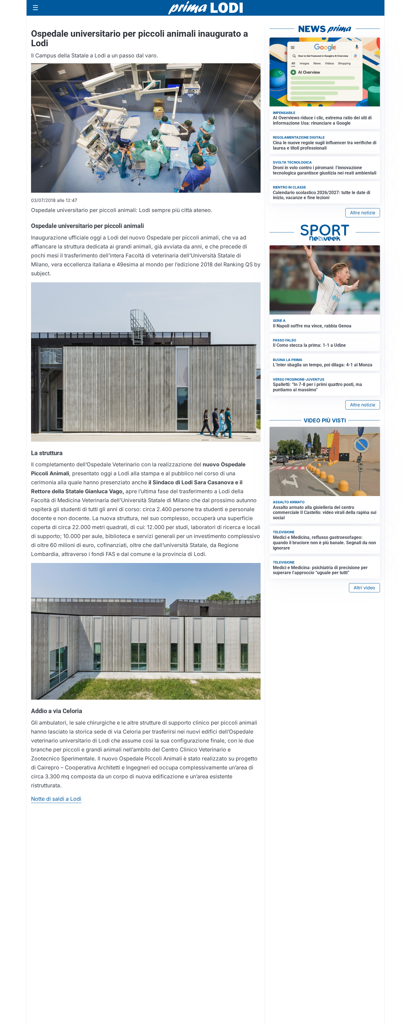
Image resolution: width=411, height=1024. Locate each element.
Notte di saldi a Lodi (56, 798)
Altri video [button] (364, 587)
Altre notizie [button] (362, 212)
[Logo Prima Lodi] (205, 8)
